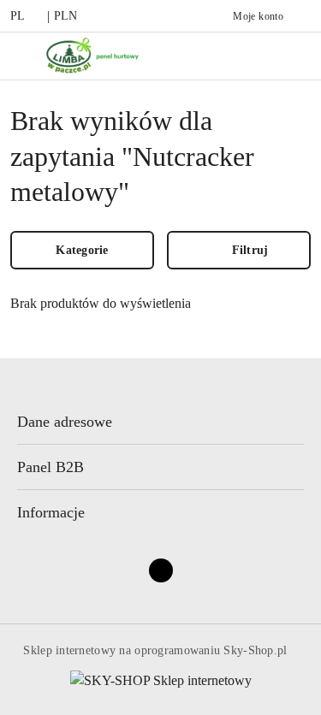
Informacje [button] (51, 512)
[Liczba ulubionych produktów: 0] (291, 55)
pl (18, 15)
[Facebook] (161, 570)
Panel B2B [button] (50, 467)
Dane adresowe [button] (64, 421)
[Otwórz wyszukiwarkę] (255, 55)
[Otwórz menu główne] (20, 56)
